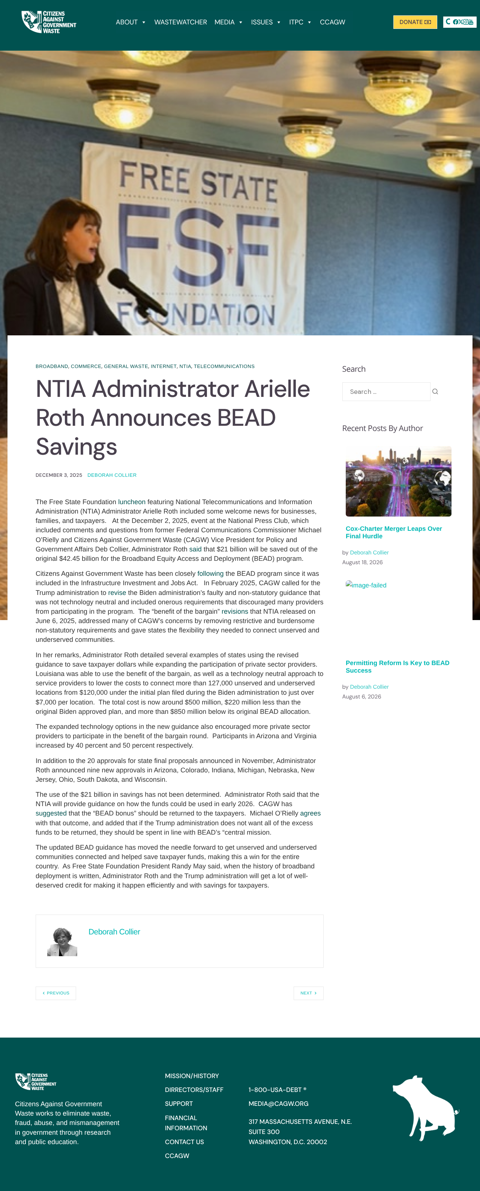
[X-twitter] (460, 22)
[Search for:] (386, 391)
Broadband (52, 366)
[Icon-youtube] (471, 22)
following (211, 573)
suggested (51, 813)
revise (117, 592)
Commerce (86, 366)
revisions (235, 611)
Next (306, 993)
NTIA (185, 366)
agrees (310, 813)
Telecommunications (224, 366)
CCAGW (332, 22)
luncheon (132, 502)
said (195, 549)
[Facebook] (455, 22)
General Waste (126, 366)
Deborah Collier (111, 475)
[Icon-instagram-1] (465, 22)
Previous (58, 993)
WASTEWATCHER (180, 22)
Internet (164, 366)
